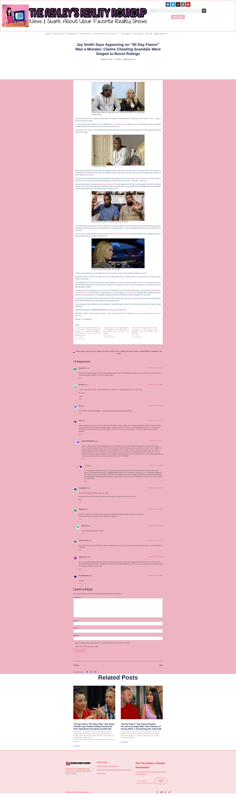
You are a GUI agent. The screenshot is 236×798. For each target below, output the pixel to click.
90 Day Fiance (58, 33)
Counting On (84, 33)
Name (76, 620)
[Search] (204, 11)
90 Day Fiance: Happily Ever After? (97, 351)
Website (76, 635)
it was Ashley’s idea (118, 124)
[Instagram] (178, 4)
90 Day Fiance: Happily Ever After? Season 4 (125, 351)
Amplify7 (73, 792)
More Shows (160, 33)
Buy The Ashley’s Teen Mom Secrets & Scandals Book (114, 770)
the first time (89, 175)
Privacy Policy (101, 773)
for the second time (121, 234)
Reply (80, 377)
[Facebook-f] (157, 792)
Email (75, 628)
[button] (87, 672)
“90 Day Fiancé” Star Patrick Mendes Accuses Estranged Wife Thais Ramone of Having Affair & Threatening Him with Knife (141, 726)
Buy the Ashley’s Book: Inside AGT (107, 766)
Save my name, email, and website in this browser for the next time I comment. (102, 643)
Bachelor (72, 33)
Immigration (155, 351)
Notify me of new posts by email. (86, 646)
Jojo (85, 465)
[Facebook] (168, 4)
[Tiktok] (183, 4)
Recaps (148, 33)
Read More (77, 746)
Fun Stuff (111, 33)
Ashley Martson (145, 351)
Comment (77, 597)
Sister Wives (99, 33)
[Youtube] (188, 4)
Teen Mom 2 (138, 33)
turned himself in (129, 292)
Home (48, 33)
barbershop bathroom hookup (107, 184)
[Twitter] (173, 4)
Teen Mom (126, 33)
